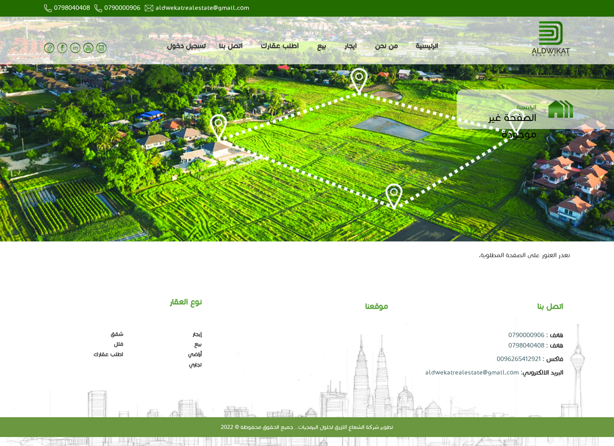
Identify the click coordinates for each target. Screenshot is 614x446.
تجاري (195, 364)
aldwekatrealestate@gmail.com (202, 8)
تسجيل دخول (186, 45)
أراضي (195, 354)
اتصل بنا (231, 45)
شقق (117, 333)
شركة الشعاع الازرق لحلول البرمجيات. (337, 427)
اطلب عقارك (280, 45)
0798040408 (72, 8)
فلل (118, 343)
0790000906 (122, 8)
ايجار (350, 45)
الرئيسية (427, 45)
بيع (321, 45)
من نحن (386, 45)
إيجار (197, 333)
